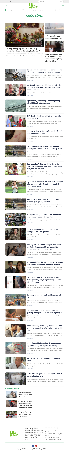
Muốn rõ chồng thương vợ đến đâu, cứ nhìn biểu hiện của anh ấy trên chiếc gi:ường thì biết (44, 328)
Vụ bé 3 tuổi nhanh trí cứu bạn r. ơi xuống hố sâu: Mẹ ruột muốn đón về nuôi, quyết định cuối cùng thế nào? (45, 184)
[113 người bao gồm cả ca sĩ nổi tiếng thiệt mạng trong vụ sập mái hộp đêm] (15, 219)
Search (61, 1)
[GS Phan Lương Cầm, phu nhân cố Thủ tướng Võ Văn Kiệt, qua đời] (15, 234)
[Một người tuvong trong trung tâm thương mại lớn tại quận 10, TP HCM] (15, 204)
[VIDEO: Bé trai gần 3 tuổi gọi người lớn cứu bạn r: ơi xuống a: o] (15, 378)
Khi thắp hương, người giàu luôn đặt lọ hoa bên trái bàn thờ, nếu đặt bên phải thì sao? (22, 50)
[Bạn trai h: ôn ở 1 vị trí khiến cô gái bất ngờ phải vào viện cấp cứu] (15, 136)
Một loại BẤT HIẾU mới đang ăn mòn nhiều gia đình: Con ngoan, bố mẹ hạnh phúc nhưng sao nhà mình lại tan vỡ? (44, 247)
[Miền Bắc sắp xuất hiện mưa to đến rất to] (54, 28)
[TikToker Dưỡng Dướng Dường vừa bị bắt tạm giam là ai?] (15, 121)
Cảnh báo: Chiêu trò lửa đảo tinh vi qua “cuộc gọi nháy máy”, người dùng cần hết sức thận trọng (44, 280)
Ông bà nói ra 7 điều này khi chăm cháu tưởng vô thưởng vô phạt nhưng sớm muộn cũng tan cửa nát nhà (44, 166)
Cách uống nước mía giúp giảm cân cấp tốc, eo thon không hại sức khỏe (33, 10)
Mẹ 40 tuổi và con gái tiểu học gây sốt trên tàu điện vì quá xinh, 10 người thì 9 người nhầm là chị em (44, 87)
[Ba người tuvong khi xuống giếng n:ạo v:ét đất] (15, 300)
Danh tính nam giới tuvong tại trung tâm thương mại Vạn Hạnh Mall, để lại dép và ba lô (44, 149)
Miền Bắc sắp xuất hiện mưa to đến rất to (54, 37)
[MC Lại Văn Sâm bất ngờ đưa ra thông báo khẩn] (15, 363)
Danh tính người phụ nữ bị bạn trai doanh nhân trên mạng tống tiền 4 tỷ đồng (53, 58)
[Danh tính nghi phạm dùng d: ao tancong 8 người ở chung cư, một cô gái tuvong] (15, 348)
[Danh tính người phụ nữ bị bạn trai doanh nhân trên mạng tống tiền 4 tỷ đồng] (54, 46)
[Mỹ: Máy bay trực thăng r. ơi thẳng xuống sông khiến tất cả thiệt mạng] (15, 106)
